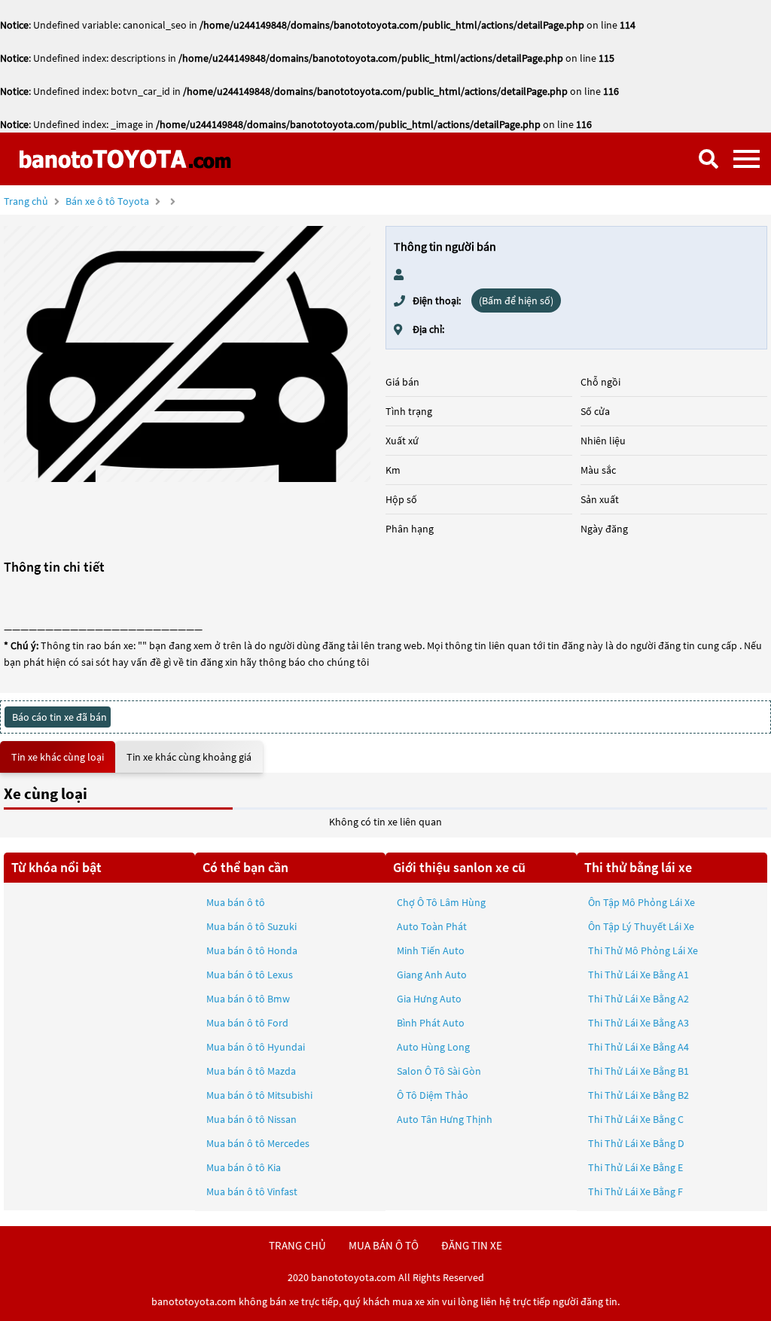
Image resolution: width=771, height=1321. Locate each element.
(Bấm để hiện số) (516, 300)
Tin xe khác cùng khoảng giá (188, 757)
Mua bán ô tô (235, 902)
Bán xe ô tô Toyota (107, 201)
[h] (187, 354)
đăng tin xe (471, 1245)
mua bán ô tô (384, 1245)
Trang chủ (26, 201)
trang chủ (297, 1245)
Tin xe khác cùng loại (57, 757)
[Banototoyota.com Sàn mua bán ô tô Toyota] (124, 159)
